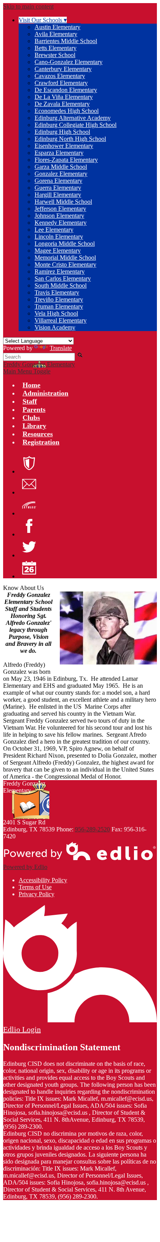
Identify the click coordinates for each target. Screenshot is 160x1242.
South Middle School (61, 285)
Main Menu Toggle (26, 371)
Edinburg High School (62, 131)
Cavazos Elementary (60, 76)
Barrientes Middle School (66, 41)
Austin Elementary (57, 27)
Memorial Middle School (65, 257)
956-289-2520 (92, 829)
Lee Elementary (54, 229)
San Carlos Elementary (63, 278)
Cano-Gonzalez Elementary (69, 62)
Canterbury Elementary (63, 69)
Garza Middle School (61, 166)
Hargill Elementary (58, 194)
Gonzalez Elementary (61, 173)
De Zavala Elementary (62, 104)
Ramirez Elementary (60, 271)
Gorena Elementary (58, 180)
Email (29, 484)
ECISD (29, 463)
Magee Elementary (58, 250)
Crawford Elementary (61, 83)
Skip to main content (28, 6)
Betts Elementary (56, 48)
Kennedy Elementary (61, 222)
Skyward (29, 504)
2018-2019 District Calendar (29, 567)
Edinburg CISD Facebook (29, 525)
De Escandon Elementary (66, 90)
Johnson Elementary (59, 215)
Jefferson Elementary (60, 208)
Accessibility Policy (43, 880)
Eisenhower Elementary (64, 145)
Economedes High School (67, 111)
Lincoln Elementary (59, 236)
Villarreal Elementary (61, 320)
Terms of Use (35, 887)
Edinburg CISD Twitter (29, 546)
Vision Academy (55, 327)
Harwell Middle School (63, 201)
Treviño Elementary (59, 299)
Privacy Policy (36, 894)
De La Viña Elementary (64, 97)
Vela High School (56, 313)
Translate (61, 348)
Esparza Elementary (59, 152)
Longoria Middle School (65, 243)
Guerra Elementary (58, 187)
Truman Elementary (59, 306)
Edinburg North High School (70, 138)
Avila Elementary (56, 34)
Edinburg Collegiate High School (76, 124)
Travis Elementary (57, 292)
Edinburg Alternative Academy (73, 117)
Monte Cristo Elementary (65, 264)
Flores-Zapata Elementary (66, 159)
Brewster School (55, 55)
